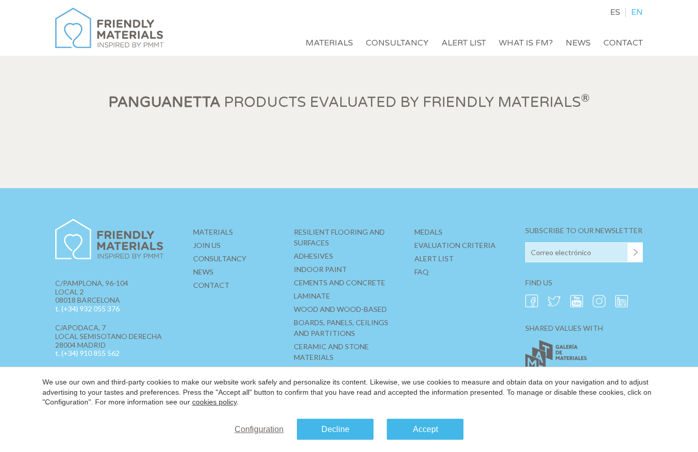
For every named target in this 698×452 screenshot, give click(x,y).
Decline (335, 429)
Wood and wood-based (340, 309)
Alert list (463, 43)
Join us (207, 245)
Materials (329, 43)
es (615, 12)
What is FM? (526, 43)
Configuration (259, 429)
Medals (428, 232)
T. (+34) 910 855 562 (87, 353)
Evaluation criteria (455, 245)
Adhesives (313, 256)
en (637, 12)
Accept (425, 429)
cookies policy (214, 402)
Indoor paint (320, 269)
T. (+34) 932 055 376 (87, 308)
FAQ (421, 271)
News (578, 43)
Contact (623, 43)
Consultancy (397, 43)
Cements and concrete (339, 282)
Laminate (312, 295)
